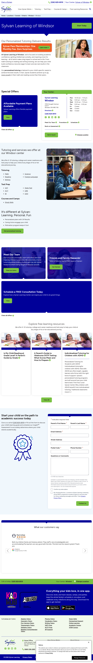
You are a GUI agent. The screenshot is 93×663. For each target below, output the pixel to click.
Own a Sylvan (6, 2)
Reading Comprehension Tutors (29, 630)
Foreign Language (31, 177)
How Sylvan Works (53, 640)
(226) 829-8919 (50, 114)
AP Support (49, 629)
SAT (6, 188)
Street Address (56, 440)
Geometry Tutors (26, 621)
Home (3, 15)
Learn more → (44, 47)
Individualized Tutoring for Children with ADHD (77, 354)
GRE (26, 191)
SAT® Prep (48, 625)
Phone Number (76, 448)
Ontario (24, 15)
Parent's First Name (59, 423)
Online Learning (74, 623)
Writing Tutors (49, 623)
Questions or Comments (60, 456)
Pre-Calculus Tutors (27, 623)
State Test (28, 188)
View (8, 117)
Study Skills (9, 202)
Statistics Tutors (26, 627)
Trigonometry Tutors (27, 625)
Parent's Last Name (78, 423)
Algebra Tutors (26, 619)
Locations (10, 15)
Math (7, 174)
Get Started (56, 267)
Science (28, 174)
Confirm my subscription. (61, 489)
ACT (6, 191)
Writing (7, 180)
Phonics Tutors (50, 619)
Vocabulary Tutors (51, 621)
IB (5, 194)
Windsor (31, 15)
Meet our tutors (11, 270)
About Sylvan (74, 640)
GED (26, 194)
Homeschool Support (76, 621)
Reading (8, 177)
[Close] (89, 642)
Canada (17, 15)
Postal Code (56, 448)
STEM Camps (73, 627)
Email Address (57, 431)
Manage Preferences (79, 657)
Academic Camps (75, 625)
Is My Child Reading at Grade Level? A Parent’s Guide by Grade (14, 355)
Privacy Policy (49, 653)
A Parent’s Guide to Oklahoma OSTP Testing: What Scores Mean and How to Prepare (45, 356)
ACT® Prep (48, 627)
